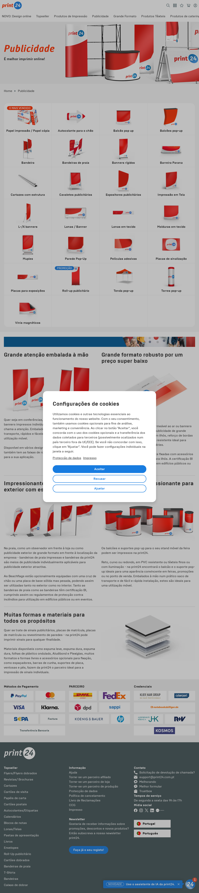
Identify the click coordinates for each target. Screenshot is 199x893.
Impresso (90, 458)
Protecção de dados (67, 458)
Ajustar (99, 488)
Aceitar (99, 469)
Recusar (99, 479)
